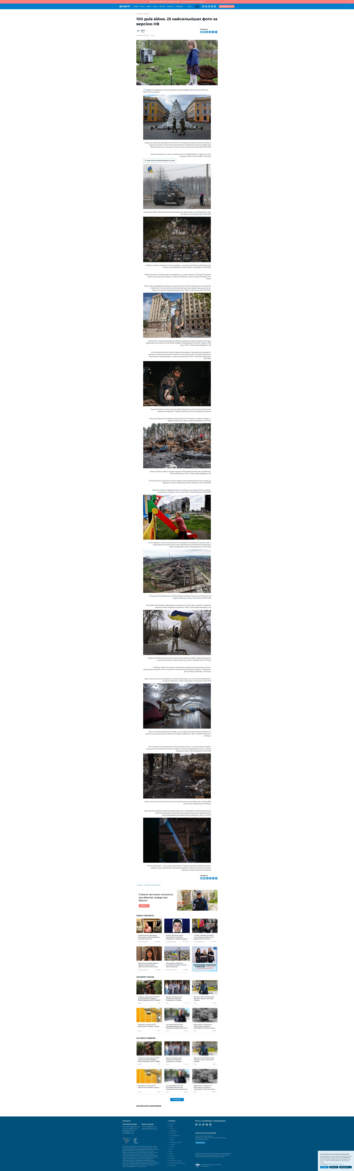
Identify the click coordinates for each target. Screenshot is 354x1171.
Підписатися (200, 1142)
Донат (143, 906)
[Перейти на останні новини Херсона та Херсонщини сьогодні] (125, 6)
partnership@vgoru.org (149, 1127)
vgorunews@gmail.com (130, 1129)
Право (173, 1138)
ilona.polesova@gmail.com (131, 1127)
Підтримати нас (225, 6)
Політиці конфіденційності (336, 1164)
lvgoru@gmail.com (128, 1131)
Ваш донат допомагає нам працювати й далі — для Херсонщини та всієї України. (177, 1)
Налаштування (344, 1167)
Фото (172, 1140)
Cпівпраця (179, 6)
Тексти (155, 6)
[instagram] (206, 6)
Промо (173, 1144)
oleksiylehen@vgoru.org (149, 1129)
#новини (140, 885)
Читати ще (177, 1099)
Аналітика (173, 1131)
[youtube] (209, 6)
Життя (172, 1147)
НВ (144, 90)
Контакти (170, 6)
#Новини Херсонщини (152, 885)
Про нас (162, 6)
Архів (170, 1154)
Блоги (143, 6)
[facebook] (203, 6)
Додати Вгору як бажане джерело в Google (161, 160)
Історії (172, 1128)
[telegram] (211, 6)
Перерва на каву (176, 1142)
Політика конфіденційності (177, 1163)
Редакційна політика (175, 1160)
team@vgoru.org (128, 1133)
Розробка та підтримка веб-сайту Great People (211, 1165)
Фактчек (173, 1133)
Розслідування (175, 1135)
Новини (135, 6)
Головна (139, 14)
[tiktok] (214, 6)
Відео (149, 6)
